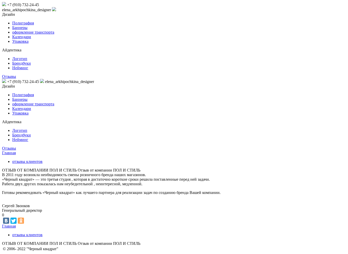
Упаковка (20, 41)
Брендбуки (21, 63)
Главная (9, 153)
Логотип (19, 59)
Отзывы (9, 76)
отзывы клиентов (27, 161)
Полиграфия (23, 23)
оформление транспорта (33, 32)
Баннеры (20, 27)
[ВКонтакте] (6, 221)
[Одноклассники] (21, 221)
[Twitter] (13, 221)
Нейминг (20, 68)
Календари (21, 37)
